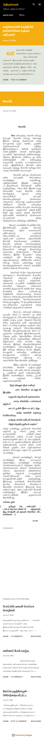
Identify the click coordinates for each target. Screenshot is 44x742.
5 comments (16, 636)
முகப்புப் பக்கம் (8, 15)
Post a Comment (19, 80)
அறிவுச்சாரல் (10, 4)
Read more (36, 636)
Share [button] (6, 80)
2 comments (16, 677)
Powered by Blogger (23, 735)
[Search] (33, 4)
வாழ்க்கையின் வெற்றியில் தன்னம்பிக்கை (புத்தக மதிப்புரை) (18, 30)
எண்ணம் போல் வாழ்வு (16, 650)
